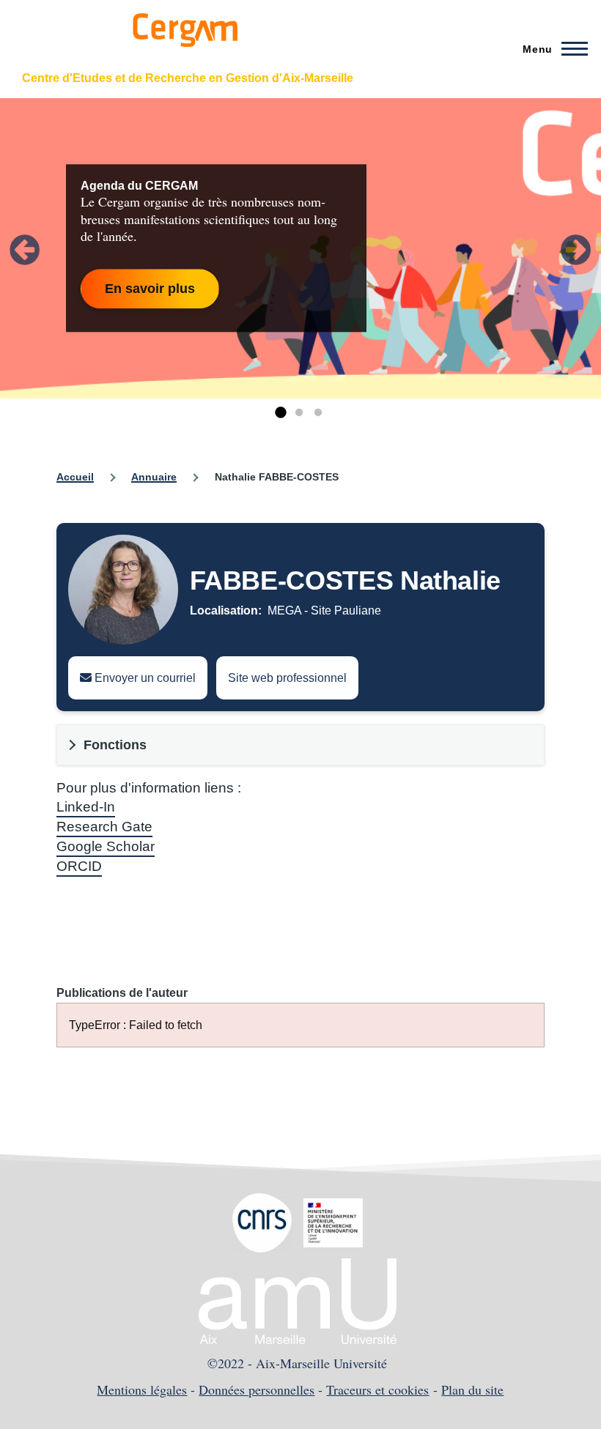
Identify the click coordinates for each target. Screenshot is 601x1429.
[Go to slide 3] (318, 413)
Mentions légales (142, 1389)
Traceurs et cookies (377, 1389)
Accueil (75, 477)
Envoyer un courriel (144, 678)
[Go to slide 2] (299, 413)
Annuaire (154, 477)
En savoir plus (150, 288)
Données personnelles (256, 1389)
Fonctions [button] (115, 745)
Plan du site (472, 1389)
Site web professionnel (287, 678)
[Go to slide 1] (280, 413)
